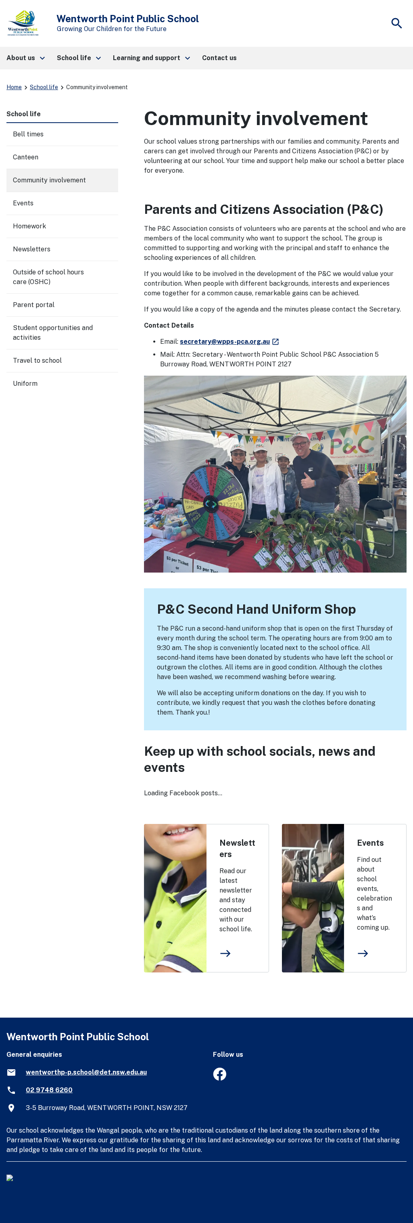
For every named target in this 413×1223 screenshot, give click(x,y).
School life (44, 87)
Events (370, 843)
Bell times (28, 134)
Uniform (25, 383)
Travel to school (37, 360)
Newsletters (237, 848)
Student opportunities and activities (53, 332)
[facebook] (219, 1078)
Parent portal (33, 305)
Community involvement (49, 180)
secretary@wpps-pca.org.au (230, 341)
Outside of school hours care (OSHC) (48, 277)
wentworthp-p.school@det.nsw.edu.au (86, 1072)
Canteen (25, 157)
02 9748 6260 (49, 1090)
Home (14, 87)
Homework (29, 226)
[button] (25, 58)
